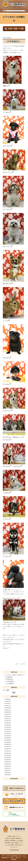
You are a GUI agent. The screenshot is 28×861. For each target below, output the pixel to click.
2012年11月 (7, 751)
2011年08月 (7, 768)
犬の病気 (6, 840)
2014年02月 (7, 736)
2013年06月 (7, 742)
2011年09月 (7, 766)
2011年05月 (7, 774)
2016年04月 (7, 699)
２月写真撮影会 (8, 677)
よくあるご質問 (9, 845)
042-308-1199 (15, 850)
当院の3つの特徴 (9, 838)
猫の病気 (12, 840)
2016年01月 (7, 703)
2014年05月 (7, 729)
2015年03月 (7, 716)
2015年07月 (7, 710)
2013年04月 (7, 744)
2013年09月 (7, 738)
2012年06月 (7, 759)
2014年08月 (7, 725)
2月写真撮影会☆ (13, 41)
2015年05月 (7, 712)
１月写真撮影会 (8, 679)
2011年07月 (7, 770)
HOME (9, 836)
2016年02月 (7, 701)
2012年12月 (7, 748)
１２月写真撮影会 (9, 681)
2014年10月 (7, 723)
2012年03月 (7, 761)
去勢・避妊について (17, 842)
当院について (15, 836)
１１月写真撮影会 (9, 683)
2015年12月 (7, 705)
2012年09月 (7, 755)
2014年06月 (7, 727)
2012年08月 (7, 757)
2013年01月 (7, 746)
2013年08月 (7, 740)
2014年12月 (7, 720)
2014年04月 (7, 731)
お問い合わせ (18, 845)
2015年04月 (7, 714)
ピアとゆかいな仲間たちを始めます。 (14, 675)
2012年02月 (7, 764)
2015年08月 (7, 707)
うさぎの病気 (19, 840)
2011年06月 (7, 772)
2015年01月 (7, 718)
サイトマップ (14, 847)
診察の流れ (19, 838)
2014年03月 (7, 733)
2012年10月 (7, 753)
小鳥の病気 (7, 842)
